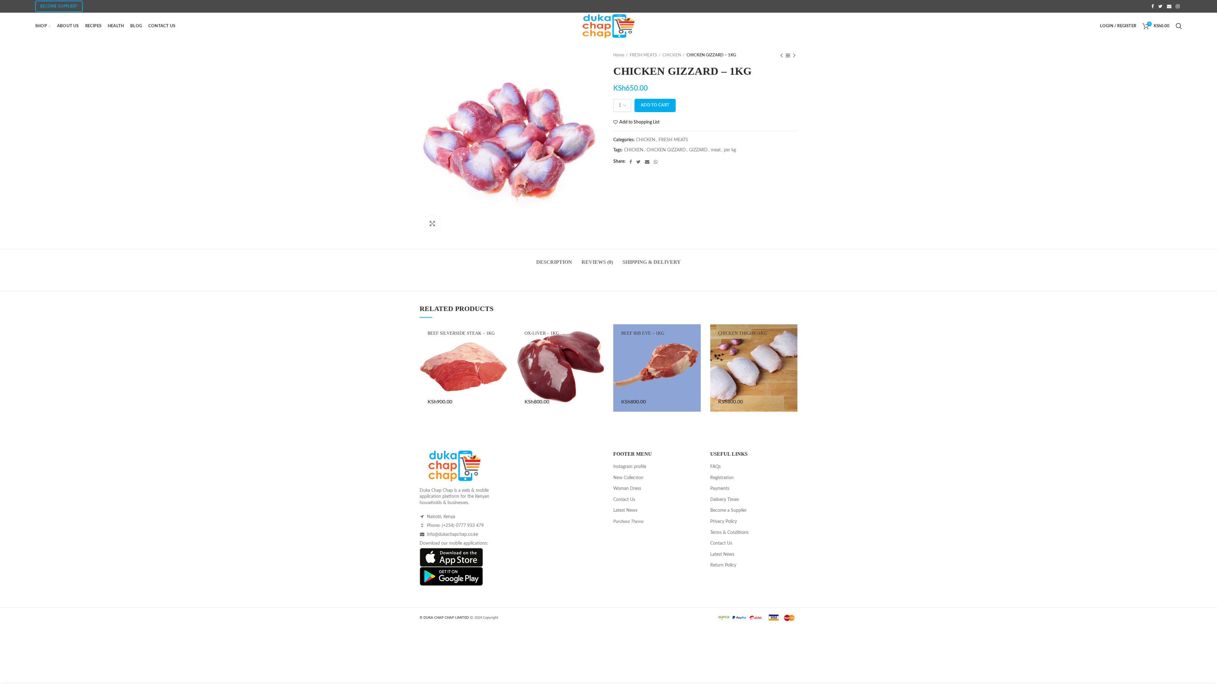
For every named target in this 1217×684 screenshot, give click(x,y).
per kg (730, 150)
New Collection (628, 478)
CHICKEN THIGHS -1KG (742, 333)
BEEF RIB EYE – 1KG (642, 333)
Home (618, 55)
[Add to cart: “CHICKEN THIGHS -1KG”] (793, 373)
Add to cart (655, 105)
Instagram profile (629, 467)
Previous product (781, 55)
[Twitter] (1160, 6)
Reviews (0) (597, 262)
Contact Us (624, 499)
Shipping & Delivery (651, 262)
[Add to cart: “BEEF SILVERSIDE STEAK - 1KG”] (502, 373)
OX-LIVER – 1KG (542, 333)
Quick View (502, 401)
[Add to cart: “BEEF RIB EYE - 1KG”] (696, 373)
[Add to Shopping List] (502, 387)
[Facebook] (1152, 6)
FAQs (715, 467)
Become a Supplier (728, 510)
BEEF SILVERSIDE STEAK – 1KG (461, 333)
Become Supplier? (59, 6)
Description (554, 262)
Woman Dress (627, 488)
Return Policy (723, 565)
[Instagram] (1178, 6)
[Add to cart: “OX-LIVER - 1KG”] (599, 373)
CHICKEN (671, 55)
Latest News (625, 510)
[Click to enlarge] (432, 223)
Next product (794, 55)
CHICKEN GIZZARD (666, 150)
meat (716, 150)
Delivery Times (724, 499)
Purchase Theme (628, 521)
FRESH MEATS (643, 55)
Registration (722, 478)
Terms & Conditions (729, 532)
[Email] (1169, 6)
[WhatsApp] (656, 162)
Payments (719, 488)
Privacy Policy (723, 521)
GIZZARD (698, 150)
